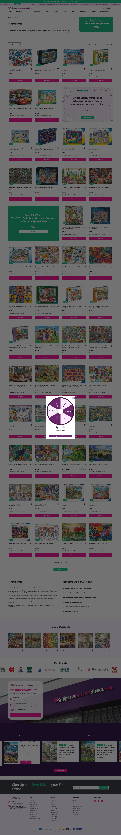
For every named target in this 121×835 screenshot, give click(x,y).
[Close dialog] (73, 398)
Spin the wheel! (60, 436)
